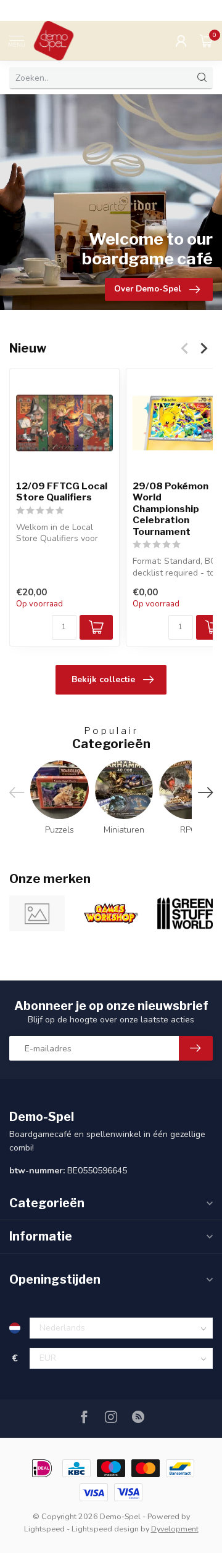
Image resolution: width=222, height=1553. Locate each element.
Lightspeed (44, 1528)
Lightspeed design (105, 1528)
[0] (206, 40)
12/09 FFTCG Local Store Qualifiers (61, 492)
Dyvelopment (175, 1528)
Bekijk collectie (103, 679)
